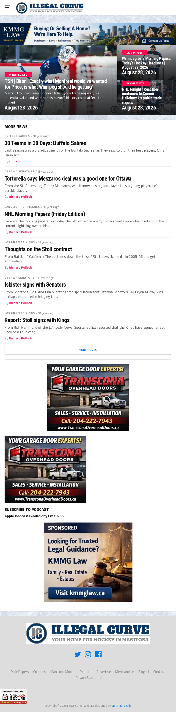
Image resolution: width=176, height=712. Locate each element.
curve (13, 161)
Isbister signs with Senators (35, 284)
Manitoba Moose (62, 671)
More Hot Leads (121, 705)
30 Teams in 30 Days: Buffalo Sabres (45, 143)
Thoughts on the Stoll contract (38, 249)
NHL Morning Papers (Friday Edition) (45, 214)
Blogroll (143, 671)
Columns (39, 671)
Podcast (86, 671)
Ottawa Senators (19, 171)
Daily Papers (20, 671)
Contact (159, 671)
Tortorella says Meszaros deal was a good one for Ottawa (68, 178)
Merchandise (124, 671)
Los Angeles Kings (20, 242)
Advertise (103, 671)
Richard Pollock (20, 196)
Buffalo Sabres (17, 136)
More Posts (88, 349)
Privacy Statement (90, 677)
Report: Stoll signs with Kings (37, 320)
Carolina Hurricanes (22, 207)
